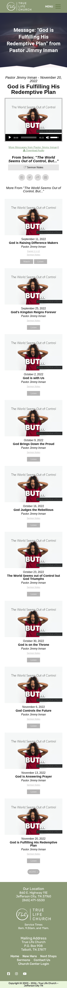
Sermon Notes (35, 167)
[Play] (10, 137)
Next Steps (48, 956)
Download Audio (35, 150)
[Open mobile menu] (59, 5)
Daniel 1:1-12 (33, 251)
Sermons (23, 960)
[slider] (28, 137)
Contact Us (42, 960)
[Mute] (47, 137)
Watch (26, 261)
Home (14, 956)
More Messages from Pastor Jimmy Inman (33, 147)
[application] (33, 137)
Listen (40, 261)
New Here (30, 956)
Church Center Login (33, 964)
